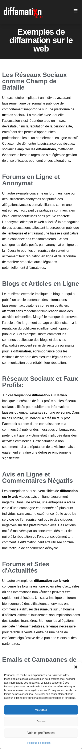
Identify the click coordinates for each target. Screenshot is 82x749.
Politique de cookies (38, 742)
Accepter (41, 709)
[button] (76, 667)
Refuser (41, 721)
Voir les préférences (41, 732)
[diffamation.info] (24, 12)
